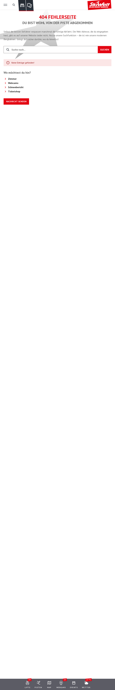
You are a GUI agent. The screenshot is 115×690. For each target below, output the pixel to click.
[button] (5, 4)
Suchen (104, 49)
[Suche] (13, 4)
